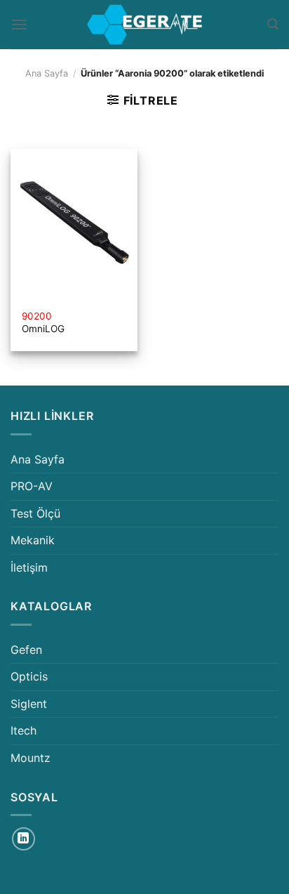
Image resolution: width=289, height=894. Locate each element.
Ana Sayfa (46, 73)
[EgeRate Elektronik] (144, 24)
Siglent (29, 704)
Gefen (26, 650)
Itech (23, 730)
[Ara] (272, 24)
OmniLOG (43, 322)
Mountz (31, 758)
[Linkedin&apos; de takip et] (23, 838)
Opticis (29, 676)
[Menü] (19, 24)
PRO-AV (32, 486)
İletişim (29, 567)
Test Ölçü (35, 513)
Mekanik (33, 540)
